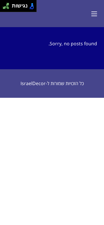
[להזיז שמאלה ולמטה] (4, 7)
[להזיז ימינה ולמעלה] (7, 4)
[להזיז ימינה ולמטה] (7, 7)
